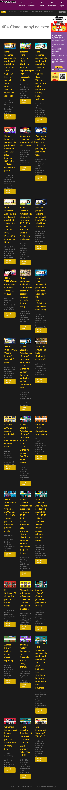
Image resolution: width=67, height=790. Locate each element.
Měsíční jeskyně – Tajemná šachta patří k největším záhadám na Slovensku (40, 217)
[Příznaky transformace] (8, 2)
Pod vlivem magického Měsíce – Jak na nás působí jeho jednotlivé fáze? (40, 145)
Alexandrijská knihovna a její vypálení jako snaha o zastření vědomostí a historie (26, 599)
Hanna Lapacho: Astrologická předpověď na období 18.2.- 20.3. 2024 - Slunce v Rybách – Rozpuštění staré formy (41, 294)
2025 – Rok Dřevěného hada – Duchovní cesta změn (40, 353)
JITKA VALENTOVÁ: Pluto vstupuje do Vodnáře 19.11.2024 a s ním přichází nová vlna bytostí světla (10, 515)
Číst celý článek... (8, 117)
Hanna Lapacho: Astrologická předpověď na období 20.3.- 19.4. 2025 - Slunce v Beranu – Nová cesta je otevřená (26, 223)
